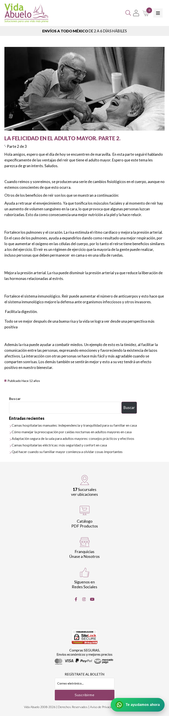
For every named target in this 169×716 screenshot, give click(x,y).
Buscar (15, 399)
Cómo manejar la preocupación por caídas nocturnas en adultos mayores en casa (72, 432)
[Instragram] (84, 599)
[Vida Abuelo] (26, 13)
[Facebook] (75, 599)
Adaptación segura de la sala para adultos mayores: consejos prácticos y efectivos (73, 438)
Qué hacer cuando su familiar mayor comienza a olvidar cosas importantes (67, 452)
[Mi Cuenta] (136, 13)
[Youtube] (92, 599)
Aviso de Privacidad (102, 707)
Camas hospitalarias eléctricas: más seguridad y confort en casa (59, 445)
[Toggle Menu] (158, 13)
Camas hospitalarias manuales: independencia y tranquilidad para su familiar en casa (74, 425)
